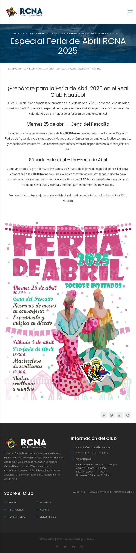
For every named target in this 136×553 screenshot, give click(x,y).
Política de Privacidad (99, 491)
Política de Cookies (124, 491)
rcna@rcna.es (83, 458)
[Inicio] (24, 12)
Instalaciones (16, 509)
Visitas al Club (48, 516)
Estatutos (46, 502)
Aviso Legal (79, 491)
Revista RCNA (16, 516)
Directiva (13, 502)
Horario (44, 509)
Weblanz (91, 539)
